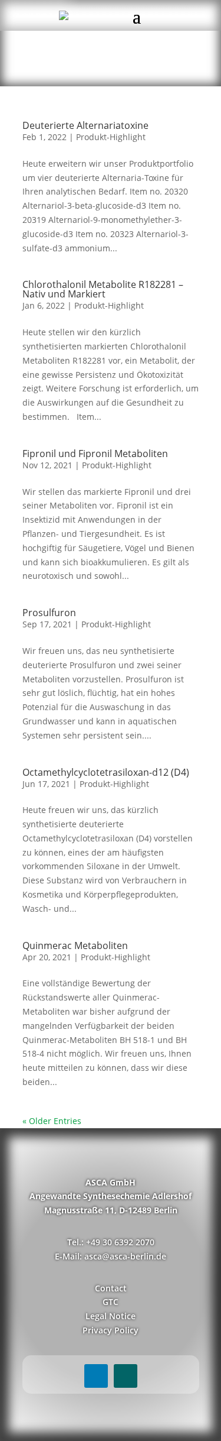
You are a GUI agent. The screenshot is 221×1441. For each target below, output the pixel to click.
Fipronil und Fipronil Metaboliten (95, 453)
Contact (111, 1288)
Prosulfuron (49, 612)
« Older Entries (51, 1120)
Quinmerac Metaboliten (75, 945)
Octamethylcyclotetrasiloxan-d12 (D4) (105, 772)
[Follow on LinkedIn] (96, 1376)
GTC (110, 1301)
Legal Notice (110, 1316)
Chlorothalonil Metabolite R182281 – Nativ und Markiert (102, 289)
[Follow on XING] (125, 1376)
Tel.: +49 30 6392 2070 (110, 1242)
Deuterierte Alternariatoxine (85, 125)
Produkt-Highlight (111, 137)
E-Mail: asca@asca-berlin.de (110, 1256)
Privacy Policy (110, 1330)
